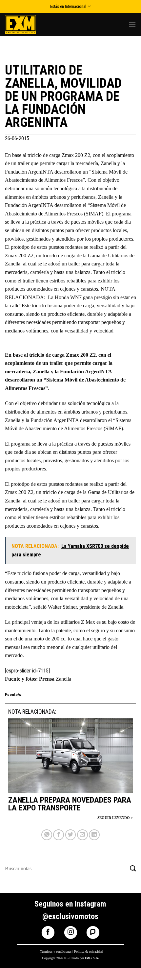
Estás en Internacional (68, 6)
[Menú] (132, 24)
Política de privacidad (88, 951)
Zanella (63, 679)
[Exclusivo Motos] (29, 24)
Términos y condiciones (55, 951)
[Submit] (133, 868)
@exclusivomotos (70, 916)
